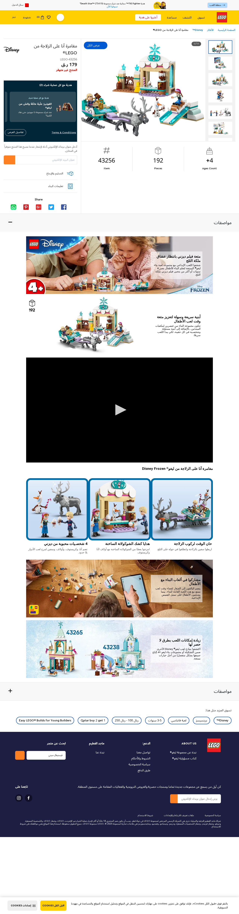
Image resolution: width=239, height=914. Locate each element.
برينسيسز (201, 720)
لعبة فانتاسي (178, 720)
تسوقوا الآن (112, 6)
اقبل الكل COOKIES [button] (53, 905)
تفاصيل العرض (16, 132)
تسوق (201, 17)
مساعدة (172, 17)
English (27, 18)
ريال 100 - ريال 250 (127, 720)
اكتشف (187, 17)
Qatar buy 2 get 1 (93, 720)
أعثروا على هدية (148, 17)
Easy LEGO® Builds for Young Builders (45, 720)
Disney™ (223, 720)
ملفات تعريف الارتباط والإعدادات (179, 815)
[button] (22, 906)
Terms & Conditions (64, 132)
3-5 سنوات (155, 720)
